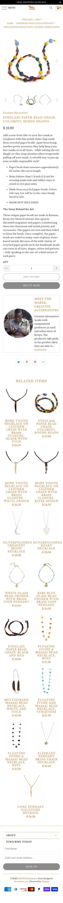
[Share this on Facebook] (27, 362)
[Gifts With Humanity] (31, 8)
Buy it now (31, 285)
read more (40, 349)
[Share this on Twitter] (18, 362)
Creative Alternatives (15, 112)
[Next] (57, 60)
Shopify (45, 881)
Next (38, 20)
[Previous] (6, 60)
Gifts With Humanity (27, 878)
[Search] (52, 7)
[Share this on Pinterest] (35, 362)
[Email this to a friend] (43, 362)
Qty (5, 262)
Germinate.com (21, 881)
